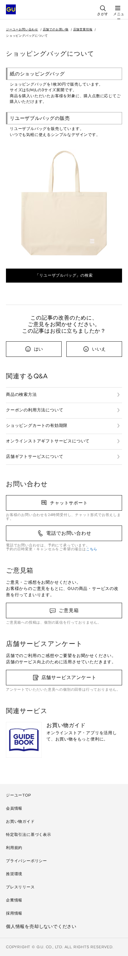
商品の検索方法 (21, 394)
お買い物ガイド (20, 821)
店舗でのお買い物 (55, 29)
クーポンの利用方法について (34, 410)
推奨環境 (14, 874)
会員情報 (14, 808)
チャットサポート (69, 503)
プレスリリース (20, 887)
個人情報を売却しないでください (41, 926)
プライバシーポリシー (26, 861)
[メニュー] (118, 6)
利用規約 (14, 847)
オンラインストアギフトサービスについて (48, 441)
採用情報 (14, 913)
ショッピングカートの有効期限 (37, 425)
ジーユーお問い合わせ (22, 29)
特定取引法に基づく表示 (28, 834)
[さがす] (103, 6)
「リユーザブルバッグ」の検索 (64, 275)
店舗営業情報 (83, 29)
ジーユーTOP (18, 795)
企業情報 (14, 900)
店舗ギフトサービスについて (34, 456)
